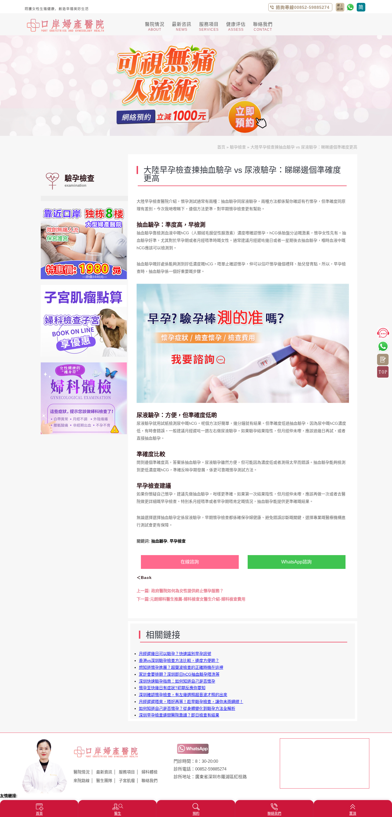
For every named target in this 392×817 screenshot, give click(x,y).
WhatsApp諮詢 (296, 561)
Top (383, 372)
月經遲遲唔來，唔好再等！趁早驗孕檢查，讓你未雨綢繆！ (191, 701)
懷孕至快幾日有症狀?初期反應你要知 (172, 687)
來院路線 (81, 780)
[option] (196, 85)
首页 (221, 147)
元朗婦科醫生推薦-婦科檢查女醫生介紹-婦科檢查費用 (191, 599)
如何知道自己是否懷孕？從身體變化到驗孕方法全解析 (187, 708)
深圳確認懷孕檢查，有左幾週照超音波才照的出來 (183, 694)
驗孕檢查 (238, 147)
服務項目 (127, 772)
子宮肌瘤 (127, 780)
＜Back (144, 577)
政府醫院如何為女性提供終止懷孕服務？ (180, 590)
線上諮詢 (383, 359)
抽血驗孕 (159, 541)
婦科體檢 (149, 772)
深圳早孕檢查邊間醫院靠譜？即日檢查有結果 (179, 715)
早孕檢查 (178, 541)
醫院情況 (81, 772)
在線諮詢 (190, 561)
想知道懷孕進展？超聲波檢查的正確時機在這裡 (181, 667)
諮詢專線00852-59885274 (302, 7)
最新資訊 (104, 772)
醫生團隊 (104, 780)
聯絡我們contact (340, 7)
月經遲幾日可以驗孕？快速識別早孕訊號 (175, 653)
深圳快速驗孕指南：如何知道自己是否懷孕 (177, 681)
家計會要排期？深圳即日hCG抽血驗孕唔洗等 (179, 674)
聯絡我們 (149, 780)
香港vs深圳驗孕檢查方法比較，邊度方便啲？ (179, 660)
